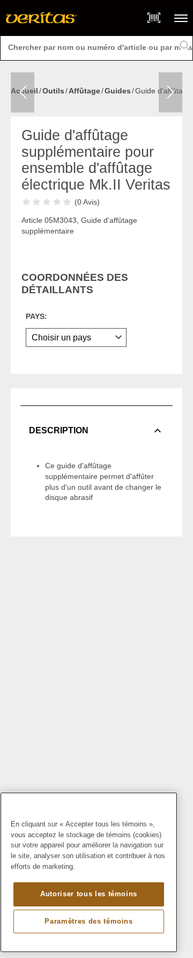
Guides (118, 90)
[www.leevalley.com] (41, 17)
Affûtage (84, 90)
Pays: (36, 316)
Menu (181, 18)
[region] (88, 872)
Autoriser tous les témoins (88, 894)
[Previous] (22, 92)
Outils (53, 90)
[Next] (170, 92)
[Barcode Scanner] (154, 18)
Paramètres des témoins (88, 921)
